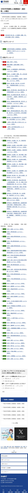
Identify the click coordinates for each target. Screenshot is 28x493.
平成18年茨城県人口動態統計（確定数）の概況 (13, 407)
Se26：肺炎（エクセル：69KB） (15, 333)
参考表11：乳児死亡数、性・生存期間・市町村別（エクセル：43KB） (16, 194)
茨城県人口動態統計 (9, 399)
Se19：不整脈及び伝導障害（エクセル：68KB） (16, 306)
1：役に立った (7, 378)
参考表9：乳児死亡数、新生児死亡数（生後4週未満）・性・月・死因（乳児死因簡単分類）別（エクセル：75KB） (17, 182)
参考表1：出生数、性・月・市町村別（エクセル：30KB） (16, 141)
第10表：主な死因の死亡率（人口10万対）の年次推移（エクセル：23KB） (17, 118)
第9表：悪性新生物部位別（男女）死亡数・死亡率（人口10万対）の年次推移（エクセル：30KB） (17, 112)
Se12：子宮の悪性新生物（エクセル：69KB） (17, 279)
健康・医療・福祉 (7, 446)
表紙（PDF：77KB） (12, 62)
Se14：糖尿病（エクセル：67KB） (16, 286)
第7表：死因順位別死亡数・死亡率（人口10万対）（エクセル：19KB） (17, 102)
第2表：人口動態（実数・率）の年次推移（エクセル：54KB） (17, 75)
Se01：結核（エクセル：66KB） (15, 229)
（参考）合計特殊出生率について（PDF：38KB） (15, 127)
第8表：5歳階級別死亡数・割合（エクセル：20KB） (16, 107)
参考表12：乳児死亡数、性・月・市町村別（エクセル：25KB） (16, 199)
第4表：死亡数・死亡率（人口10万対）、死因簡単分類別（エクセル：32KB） (16, 85)
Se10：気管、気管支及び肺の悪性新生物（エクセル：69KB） (17, 270)
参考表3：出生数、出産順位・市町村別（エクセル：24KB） (17, 151)
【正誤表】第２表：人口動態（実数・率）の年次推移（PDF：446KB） (16, 36)
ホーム (2, 446)
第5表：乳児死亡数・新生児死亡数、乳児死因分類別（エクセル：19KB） (17, 91)
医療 (13, 446)
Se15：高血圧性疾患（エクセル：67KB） (15, 290)
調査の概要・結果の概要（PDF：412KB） (15, 65)
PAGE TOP (14, 452)
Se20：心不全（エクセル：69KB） (16, 310)
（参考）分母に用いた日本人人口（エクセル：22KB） (16, 123)
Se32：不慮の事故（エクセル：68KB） (15, 352)
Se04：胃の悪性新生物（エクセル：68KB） (16, 242)
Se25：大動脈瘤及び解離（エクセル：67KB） (17, 329)
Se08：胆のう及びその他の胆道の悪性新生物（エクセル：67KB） (17, 261)
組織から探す (24, 492)
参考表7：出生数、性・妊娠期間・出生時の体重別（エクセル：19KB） (17, 171)
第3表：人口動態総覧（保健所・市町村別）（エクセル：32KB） (17, 79)
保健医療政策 (17, 446)
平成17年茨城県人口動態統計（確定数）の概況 (13, 403)
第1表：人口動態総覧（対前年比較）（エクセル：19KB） (16, 70)
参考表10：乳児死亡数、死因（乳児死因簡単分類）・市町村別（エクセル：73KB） (16, 188)
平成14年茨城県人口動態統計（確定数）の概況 (13, 418)
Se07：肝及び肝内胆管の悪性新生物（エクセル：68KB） (16, 256)
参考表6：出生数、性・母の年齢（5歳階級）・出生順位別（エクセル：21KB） (16, 166)
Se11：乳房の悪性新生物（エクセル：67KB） (17, 275)
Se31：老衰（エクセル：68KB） (15, 348)
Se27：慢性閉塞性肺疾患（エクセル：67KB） (17, 336)
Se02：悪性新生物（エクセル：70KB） (15, 232)
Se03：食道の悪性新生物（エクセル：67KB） (17, 237)
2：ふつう (16, 378)
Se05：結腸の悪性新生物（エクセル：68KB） (17, 246)
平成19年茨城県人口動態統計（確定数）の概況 (13, 414)
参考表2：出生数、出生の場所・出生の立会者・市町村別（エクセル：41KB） (17, 146)
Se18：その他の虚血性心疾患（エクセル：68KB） (17, 302)
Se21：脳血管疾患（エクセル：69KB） (15, 314)
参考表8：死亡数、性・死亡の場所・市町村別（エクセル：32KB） (17, 176)
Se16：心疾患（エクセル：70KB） (16, 293)
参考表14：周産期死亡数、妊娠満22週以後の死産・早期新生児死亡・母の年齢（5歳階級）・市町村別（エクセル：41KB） (17, 214)
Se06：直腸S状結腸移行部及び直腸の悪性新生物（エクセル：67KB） (16, 251)
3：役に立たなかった (9, 381)
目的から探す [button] (17, 492)
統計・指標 (23, 446)
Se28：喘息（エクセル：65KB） (15, 340)
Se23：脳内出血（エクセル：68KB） (16, 322)
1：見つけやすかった (9, 385)
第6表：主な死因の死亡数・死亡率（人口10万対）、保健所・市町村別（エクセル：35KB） (17, 96)
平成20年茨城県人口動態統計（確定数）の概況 (13, 411)
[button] (21, 2)
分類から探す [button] (10, 492)
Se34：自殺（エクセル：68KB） (15, 358)
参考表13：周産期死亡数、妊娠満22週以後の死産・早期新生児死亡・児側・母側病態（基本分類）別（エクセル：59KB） (17, 205)
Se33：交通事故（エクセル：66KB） (16, 356)
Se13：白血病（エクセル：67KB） (16, 283)
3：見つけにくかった (9, 388)
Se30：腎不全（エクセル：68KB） (16, 345)
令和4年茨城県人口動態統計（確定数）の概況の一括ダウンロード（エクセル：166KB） (17, 50)
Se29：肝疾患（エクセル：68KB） (16, 343)
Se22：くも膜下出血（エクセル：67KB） (15, 319)
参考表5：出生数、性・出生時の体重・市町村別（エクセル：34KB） (17, 160)
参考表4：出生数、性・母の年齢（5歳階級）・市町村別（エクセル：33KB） (17, 155)
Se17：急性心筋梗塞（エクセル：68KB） (15, 297)
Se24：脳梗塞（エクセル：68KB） (16, 325)
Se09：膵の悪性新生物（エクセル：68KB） (16, 265)
